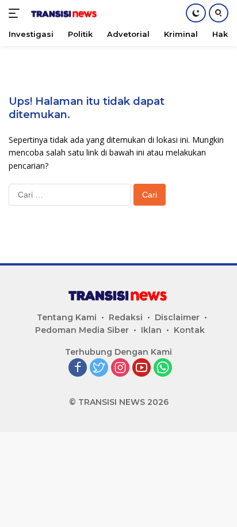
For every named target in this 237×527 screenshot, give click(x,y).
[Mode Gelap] (196, 12)
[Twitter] (99, 368)
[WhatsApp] (163, 368)
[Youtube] (141, 368)
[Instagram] (120, 368)
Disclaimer (177, 317)
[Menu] (16, 13)
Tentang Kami (67, 317)
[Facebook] (77, 368)
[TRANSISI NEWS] (63, 13)
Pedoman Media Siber (82, 330)
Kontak (189, 330)
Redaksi (126, 317)
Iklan (151, 330)
